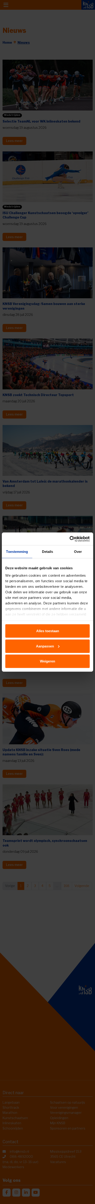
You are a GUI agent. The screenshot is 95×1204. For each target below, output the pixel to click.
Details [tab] (47, 552)
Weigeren (47, 661)
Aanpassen (45, 646)
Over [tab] (78, 552)
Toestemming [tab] (17, 552)
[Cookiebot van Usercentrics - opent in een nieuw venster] (69, 539)
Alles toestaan (47, 631)
